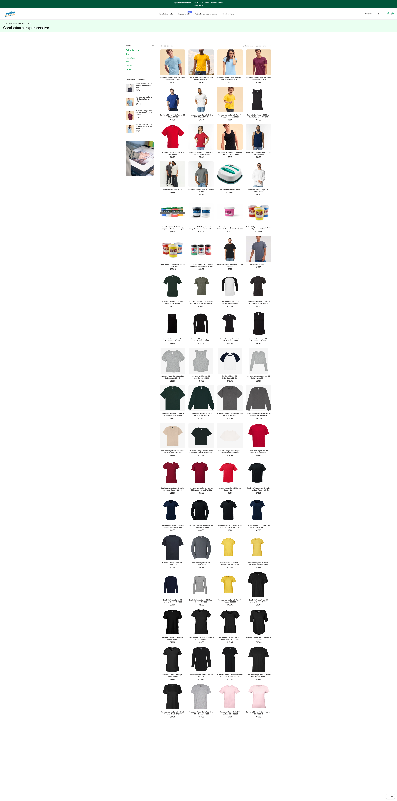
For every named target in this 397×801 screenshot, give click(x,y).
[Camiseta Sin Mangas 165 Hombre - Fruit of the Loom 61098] (230, 137)
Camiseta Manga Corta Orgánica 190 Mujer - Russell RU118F (172, 526)
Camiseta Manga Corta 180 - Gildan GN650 (201, 191)
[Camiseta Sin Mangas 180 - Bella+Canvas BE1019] (201, 361)
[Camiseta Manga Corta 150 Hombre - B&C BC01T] (172, 734)
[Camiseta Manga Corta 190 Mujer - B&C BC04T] (258, 696)
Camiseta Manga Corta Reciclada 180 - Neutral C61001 (201, 713)
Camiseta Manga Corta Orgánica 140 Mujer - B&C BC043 (172, 788)
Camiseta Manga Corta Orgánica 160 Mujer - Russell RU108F (172, 489)
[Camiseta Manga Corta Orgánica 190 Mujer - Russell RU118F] (172, 510)
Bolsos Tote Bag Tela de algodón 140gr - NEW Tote (144, 85)
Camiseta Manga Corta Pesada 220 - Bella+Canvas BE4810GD (172, 452)
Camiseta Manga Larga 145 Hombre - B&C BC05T (230, 788)
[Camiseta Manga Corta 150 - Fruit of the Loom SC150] (201, 62)
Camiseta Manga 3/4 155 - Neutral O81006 (201, 676)
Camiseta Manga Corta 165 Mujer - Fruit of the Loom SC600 (144, 126)
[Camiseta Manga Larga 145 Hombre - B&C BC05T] (230, 771)
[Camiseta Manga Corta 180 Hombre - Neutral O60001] (258, 585)
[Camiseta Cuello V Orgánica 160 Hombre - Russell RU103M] (230, 510)
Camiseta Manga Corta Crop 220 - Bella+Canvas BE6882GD (230, 452)
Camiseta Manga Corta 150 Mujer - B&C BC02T (201, 750)
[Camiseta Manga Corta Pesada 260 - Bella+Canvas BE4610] (230, 398)
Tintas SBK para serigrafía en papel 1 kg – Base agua (172, 265)
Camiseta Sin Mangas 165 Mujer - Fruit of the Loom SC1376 (259, 116)
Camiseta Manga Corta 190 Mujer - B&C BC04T (258, 713)
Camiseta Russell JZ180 (258, 264)
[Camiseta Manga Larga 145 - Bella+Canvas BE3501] (201, 323)
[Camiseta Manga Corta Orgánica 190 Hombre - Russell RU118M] (258, 473)
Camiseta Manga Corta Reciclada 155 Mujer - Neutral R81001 (172, 713)
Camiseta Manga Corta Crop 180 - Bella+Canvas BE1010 (172, 377)
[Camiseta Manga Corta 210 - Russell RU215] (172, 547)
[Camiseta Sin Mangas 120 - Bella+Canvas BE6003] (258, 323)
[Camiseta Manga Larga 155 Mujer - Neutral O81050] (201, 585)
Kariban (129, 65)
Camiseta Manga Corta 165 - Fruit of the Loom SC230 (144, 113)
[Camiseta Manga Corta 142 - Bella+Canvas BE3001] (172, 286)
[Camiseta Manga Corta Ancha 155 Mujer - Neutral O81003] (230, 622)
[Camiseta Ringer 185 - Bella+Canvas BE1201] (230, 361)
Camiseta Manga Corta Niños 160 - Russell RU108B (229, 489)
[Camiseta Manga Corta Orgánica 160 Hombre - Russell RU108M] (201, 473)
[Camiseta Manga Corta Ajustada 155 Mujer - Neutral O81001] (258, 547)
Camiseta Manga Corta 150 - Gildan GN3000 (230, 265)
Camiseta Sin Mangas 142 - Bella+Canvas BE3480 (172, 340)
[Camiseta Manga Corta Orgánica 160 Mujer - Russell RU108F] (172, 473)
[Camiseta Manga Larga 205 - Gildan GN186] (258, 174)
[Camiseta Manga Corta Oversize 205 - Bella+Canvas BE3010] (172, 398)
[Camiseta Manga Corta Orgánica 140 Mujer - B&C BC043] (172, 771)
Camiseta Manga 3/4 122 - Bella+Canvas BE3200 (230, 302)
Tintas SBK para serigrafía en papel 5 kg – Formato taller (258, 228)
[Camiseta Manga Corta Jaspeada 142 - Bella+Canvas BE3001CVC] (201, 286)
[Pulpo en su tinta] (10, 13)
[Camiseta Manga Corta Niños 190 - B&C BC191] (201, 771)
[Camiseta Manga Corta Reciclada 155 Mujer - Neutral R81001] (172, 696)
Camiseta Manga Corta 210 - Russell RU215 (172, 564)
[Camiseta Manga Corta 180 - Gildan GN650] (201, 174)
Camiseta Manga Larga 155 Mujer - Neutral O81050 (201, 601)
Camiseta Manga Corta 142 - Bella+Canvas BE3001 (172, 302)
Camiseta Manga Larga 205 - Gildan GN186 (258, 191)
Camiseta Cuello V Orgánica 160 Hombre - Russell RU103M (230, 526)
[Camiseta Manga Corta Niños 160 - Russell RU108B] (230, 473)
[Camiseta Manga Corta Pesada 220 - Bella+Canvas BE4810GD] (172, 435)
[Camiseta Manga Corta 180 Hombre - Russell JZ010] (258, 435)
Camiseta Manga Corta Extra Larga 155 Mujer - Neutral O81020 (230, 676)
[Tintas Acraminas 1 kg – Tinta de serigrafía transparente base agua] (201, 249)
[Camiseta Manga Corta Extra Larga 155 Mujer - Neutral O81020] (230, 659)
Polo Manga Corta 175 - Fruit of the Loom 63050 (172, 153)
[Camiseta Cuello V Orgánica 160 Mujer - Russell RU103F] (258, 510)
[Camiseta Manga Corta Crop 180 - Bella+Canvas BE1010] (172, 361)
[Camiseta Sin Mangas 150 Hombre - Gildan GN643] (258, 137)
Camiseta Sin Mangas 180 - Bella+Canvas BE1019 (201, 377)
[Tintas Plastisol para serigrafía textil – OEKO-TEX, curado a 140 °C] (230, 211)
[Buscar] (378, 14)
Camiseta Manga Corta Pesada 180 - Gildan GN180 (172, 116)
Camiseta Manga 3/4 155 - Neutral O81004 (258, 638)
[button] (170, 4)
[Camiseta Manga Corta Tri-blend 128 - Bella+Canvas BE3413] (258, 286)
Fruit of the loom (132, 50)
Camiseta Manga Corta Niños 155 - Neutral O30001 (230, 601)
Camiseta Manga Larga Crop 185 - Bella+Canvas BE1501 (258, 377)
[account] (382, 14)
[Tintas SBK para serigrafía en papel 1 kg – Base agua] (172, 249)
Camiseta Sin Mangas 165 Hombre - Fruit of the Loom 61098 (230, 153)
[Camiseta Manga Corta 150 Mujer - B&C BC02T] (201, 734)
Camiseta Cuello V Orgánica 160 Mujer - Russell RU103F (258, 526)
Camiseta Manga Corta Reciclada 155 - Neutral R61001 (259, 676)
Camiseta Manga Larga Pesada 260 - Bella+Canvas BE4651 (258, 414)
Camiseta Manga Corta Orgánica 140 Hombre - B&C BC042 (258, 750)
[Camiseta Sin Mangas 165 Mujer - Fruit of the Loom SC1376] (258, 99)
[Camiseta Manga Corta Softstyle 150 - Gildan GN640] (201, 99)
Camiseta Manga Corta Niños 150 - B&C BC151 (229, 750)
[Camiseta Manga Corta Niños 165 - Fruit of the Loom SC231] (230, 99)
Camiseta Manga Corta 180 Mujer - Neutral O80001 (201, 638)
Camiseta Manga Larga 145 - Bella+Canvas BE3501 (201, 340)
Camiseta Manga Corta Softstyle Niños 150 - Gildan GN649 (201, 153)
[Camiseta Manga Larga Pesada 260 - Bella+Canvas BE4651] (258, 398)
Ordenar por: (248, 46)
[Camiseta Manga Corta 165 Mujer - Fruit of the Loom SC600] (130, 129)
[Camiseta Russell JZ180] (258, 249)
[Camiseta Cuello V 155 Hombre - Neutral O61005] (172, 622)
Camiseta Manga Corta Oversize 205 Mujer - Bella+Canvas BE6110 (201, 452)
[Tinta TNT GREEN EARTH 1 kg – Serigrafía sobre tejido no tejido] (172, 211)
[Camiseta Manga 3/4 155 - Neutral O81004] (258, 622)
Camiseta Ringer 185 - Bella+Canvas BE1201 (230, 377)
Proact (128, 69)
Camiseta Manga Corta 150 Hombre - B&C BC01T (172, 750)
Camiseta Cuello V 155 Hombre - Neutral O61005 (172, 638)
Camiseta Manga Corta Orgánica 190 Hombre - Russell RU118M (258, 489)
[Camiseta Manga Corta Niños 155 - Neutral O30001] (230, 585)
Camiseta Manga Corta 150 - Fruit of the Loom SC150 (201, 79)
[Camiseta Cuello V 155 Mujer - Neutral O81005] (172, 659)
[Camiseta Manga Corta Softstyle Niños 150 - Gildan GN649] (201, 137)
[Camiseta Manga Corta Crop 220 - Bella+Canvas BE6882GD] (230, 435)
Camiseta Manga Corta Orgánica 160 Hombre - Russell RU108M (201, 489)
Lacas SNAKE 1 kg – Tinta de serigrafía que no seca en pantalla (201, 228)
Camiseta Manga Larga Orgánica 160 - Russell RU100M (201, 526)
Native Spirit (130, 58)
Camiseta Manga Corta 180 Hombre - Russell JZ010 (258, 452)
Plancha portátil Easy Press (230, 190)
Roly (127, 54)
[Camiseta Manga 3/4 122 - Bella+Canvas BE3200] (230, 286)
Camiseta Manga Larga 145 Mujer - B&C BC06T (258, 788)
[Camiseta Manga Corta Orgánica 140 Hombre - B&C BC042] (258, 734)
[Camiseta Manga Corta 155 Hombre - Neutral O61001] (230, 547)
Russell (128, 62)
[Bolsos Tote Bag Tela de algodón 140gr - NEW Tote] (130, 88)
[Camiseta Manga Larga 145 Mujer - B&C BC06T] (258, 771)
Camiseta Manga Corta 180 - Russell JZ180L (201, 564)
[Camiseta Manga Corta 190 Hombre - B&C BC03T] (230, 696)
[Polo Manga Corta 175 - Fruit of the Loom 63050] (172, 137)
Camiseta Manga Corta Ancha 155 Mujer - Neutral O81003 (230, 638)
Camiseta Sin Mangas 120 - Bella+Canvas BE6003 (258, 340)
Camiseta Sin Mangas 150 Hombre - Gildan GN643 (258, 153)
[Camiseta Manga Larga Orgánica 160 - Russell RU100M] (201, 510)
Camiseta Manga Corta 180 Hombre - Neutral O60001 (258, 601)
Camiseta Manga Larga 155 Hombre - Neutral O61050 (172, 601)
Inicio (5, 23)
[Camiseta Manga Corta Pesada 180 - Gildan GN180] (172, 99)
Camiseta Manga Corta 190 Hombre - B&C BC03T (230, 713)
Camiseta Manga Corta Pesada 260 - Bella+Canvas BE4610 (230, 414)
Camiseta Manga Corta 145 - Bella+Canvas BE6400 (230, 340)
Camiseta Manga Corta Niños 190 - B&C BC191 (201, 788)
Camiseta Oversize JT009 (172, 190)
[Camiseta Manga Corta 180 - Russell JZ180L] (201, 547)
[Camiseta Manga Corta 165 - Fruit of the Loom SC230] (130, 115)
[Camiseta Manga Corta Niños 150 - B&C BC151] (230, 734)
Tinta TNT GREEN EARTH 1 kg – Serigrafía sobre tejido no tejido (172, 228)
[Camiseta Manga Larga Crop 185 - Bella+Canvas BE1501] (258, 361)
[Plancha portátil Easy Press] (230, 174)
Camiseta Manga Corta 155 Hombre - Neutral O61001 (230, 564)
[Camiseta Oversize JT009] (172, 174)
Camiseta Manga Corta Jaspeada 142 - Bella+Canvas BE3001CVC (201, 302)
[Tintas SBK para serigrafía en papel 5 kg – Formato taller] (258, 211)
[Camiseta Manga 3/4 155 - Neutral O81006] (201, 659)
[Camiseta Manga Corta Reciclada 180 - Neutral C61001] (201, 696)
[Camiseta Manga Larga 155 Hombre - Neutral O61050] (172, 585)
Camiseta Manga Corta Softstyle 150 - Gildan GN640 (201, 116)
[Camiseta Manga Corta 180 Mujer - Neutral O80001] (201, 622)
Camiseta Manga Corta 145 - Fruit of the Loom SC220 (144, 99)
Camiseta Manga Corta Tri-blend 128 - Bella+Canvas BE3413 (258, 302)
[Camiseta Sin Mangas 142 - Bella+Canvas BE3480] (172, 323)
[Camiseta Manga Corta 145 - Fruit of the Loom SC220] (130, 102)
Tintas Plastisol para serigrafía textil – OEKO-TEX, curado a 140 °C (230, 228)
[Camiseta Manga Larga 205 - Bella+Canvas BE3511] (201, 398)
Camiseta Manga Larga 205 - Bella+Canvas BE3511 (201, 414)
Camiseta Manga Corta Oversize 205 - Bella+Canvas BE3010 (172, 414)
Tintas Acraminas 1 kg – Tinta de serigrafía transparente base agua (201, 265)
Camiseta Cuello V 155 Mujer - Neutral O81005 (172, 676)
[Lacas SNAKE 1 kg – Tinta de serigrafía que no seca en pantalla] (201, 211)
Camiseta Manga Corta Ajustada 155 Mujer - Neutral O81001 (258, 564)
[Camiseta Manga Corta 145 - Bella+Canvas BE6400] (230, 323)
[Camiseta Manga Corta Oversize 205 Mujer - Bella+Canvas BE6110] (201, 435)
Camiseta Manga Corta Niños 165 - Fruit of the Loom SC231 (230, 116)
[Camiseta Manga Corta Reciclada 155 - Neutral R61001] (258, 659)
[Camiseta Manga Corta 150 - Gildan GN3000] (230, 249)
